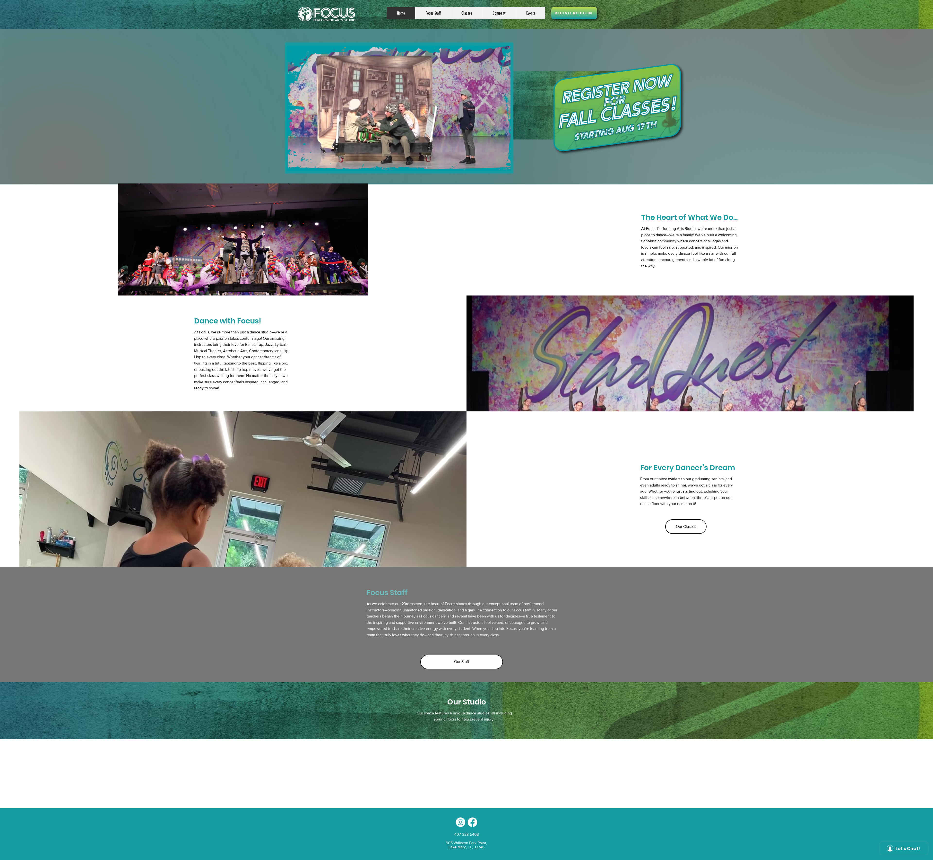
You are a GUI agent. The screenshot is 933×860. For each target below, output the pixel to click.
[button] (466, 13)
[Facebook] (472, 822)
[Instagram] (460, 822)
